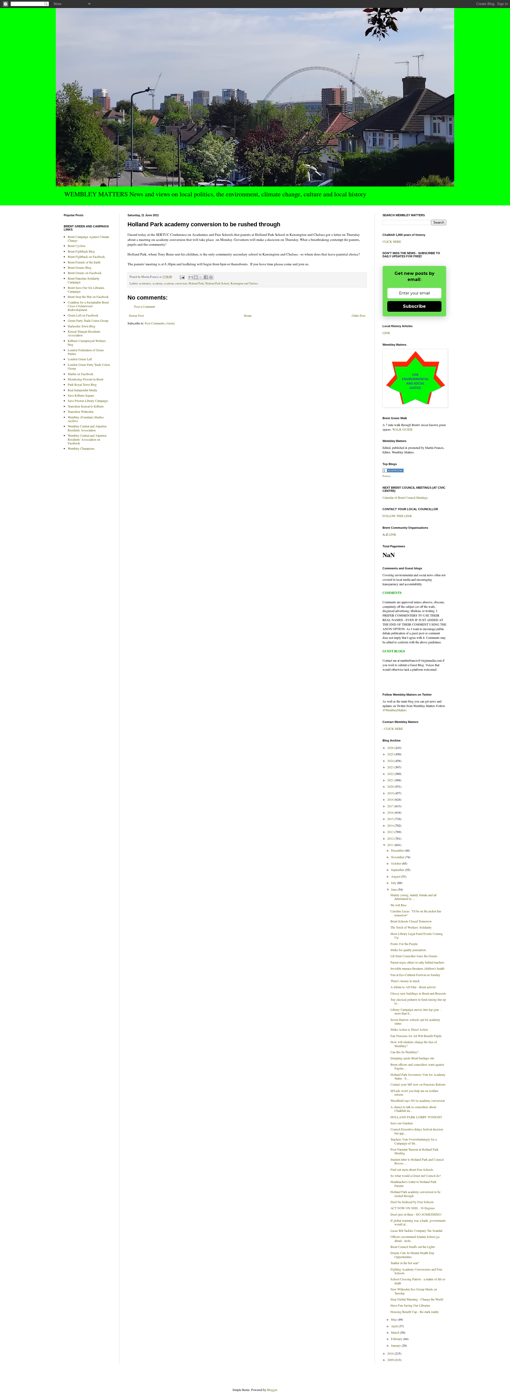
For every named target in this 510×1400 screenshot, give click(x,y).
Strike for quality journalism (408, 950)
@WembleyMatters (394, 710)
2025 (390, 754)
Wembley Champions (81, 448)
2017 (390, 806)
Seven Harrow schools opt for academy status (415, 1021)
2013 (390, 832)
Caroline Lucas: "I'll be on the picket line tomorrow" (415, 913)
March (395, 1332)
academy (157, 283)
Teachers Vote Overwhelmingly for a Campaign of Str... (413, 1141)
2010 (390, 1353)
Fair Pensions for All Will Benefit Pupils (416, 1036)
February (397, 1339)
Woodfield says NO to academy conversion (417, 1100)
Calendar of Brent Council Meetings (405, 497)
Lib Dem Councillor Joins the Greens (413, 956)
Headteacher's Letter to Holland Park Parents (413, 1183)
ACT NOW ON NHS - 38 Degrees (412, 1208)
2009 (390, 1360)
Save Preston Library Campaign (88, 400)
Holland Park (196, 283)
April (394, 1326)
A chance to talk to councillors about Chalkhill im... (413, 1109)
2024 (390, 760)
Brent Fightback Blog (81, 251)
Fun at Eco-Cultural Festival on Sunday (415, 975)
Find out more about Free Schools (411, 1169)
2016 (390, 812)
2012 (390, 838)
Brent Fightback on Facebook (86, 256)
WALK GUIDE (402, 429)
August (396, 876)
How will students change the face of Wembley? (413, 1044)
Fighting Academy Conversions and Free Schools (416, 1271)
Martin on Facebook (80, 374)
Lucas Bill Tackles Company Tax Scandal (416, 1230)
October (396, 863)
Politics (386, 476)
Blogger (272, 1390)
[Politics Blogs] (393, 471)
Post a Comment (144, 306)
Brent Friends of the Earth (84, 262)
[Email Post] (181, 277)
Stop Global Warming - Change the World (416, 1299)
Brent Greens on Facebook (84, 273)
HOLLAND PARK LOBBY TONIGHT (416, 1117)
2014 (390, 825)
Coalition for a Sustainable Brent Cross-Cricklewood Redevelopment (88, 306)
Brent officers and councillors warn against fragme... (417, 1066)
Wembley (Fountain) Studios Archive (86, 419)
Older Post (358, 315)
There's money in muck (405, 981)
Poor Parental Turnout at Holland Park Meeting (414, 1151)
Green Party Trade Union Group (88, 320)
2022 (390, 773)
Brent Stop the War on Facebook (88, 296)
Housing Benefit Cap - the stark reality (414, 1312)
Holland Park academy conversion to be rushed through (415, 1194)
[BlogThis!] (195, 277)
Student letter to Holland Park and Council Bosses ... (417, 1161)
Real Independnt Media (82, 390)
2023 (390, 767)
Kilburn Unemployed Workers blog (87, 342)
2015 (390, 819)
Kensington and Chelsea (244, 283)
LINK (386, 333)
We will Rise (398, 905)
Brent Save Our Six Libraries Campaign (86, 289)
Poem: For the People (404, 944)
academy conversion (175, 283)
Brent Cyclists (77, 246)
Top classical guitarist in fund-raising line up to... (418, 1001)
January (396, 1345)
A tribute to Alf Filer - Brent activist (413, 987)
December (398, 850)
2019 (390, 793)
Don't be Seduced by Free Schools (412, 1202)
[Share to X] (200, 277)
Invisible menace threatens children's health (417, 968)
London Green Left (80, 359)
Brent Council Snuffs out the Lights (412, 1247)
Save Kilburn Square (81, 395)
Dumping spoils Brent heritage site (412, 1058)
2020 (390, 786)
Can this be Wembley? (404, 1052)
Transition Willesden (81, 411)
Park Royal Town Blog (82, 384)
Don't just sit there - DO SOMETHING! (416, 1214)
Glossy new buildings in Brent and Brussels (418, 993)
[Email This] (190, 277)
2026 (390, 747)
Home (248, 315)
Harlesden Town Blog (81, 326)
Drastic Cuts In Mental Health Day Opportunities (412, 1255)
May (394, 1319)
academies (145, 283)
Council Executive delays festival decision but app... (416, 1131)
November (398, 857)
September (398, 870)
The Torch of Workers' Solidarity (411, 927)
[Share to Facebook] (206, 277)
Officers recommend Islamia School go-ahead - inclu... (415, 1238)
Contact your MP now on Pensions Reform (417, 1084)
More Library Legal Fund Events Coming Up (416, 935)
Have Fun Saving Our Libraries (410, 1305)
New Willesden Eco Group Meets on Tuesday (413, 1291)
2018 (390, 799)
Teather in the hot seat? (404, 1263)
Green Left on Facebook (83, 315)
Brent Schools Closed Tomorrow (411, 921)
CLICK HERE (391, 241)
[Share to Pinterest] (211, 277)
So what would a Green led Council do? (415, 1175)
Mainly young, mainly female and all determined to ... (413, 897)
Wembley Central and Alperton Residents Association (87, 428)
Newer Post (136, 315)
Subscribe (414, 306)
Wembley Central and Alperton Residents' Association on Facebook (87, 439)
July (394, 883)
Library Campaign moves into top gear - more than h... (415, 1011)
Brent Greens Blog (79, 267)
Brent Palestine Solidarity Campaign (84, 280)
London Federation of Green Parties (86, 352)
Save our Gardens (401, 1123)
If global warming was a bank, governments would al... (418, 1222)
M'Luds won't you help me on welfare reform (414, 1092)
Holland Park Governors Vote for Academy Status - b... (417, 1076)
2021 (390, 780)
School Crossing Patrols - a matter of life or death (417, 1281)
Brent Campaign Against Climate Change (88, 238)
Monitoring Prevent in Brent (85, 379)
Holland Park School (217, 283)
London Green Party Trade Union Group (89, 366)
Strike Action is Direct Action (409, 1029)
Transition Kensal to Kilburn (86, 406)
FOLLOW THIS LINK (397, 516)
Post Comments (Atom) (160, 323)
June (394, 889)
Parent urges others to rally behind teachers (417, 962)
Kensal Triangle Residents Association (84, 333)
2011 (390, 845)
